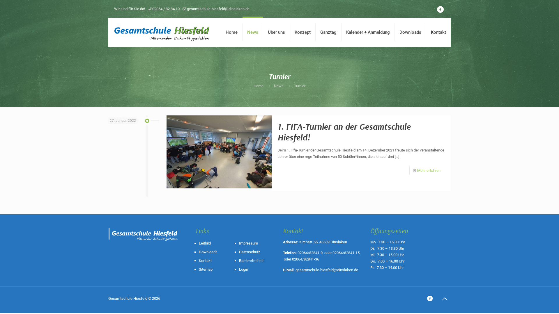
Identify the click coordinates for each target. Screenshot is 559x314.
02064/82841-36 (305, 259)
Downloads (208, 252)
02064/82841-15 (346, 253)
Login (243, 269)
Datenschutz (249, 252)
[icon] (440, 10)
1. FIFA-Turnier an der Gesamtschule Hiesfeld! (344, 132)
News (279, 86)
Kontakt (205, 260)
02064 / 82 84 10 (166, 9)
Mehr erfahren (429, 170)
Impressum (248, 243)
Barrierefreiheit (251, 260)
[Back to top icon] (444, 299)
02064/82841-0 (310, 253)
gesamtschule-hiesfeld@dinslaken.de (218, 9)
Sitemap (206, 269)
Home (258, 86)
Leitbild (205, 243)
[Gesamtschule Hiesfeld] (162, 32)
